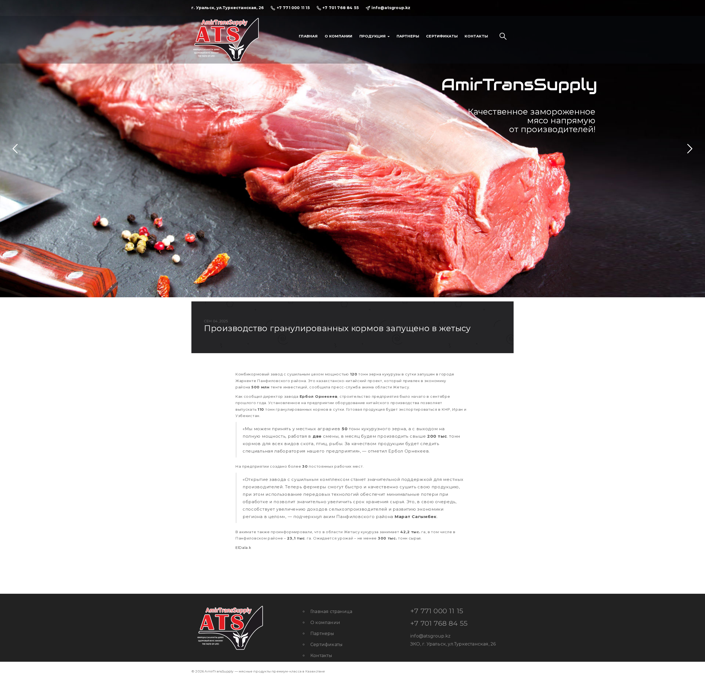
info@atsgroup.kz (430, 636)
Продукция (373, 36)
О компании (338, 36)
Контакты (476, 36)
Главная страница (331, 611)
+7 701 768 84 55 (439, 623)
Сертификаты (442, 36)
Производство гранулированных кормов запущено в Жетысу (337, 328)
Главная (308, 36)
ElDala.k (243, 547)
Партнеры (408, 36)
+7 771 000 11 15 (436, 611)
